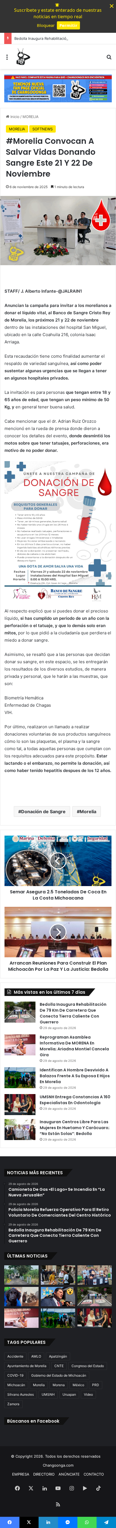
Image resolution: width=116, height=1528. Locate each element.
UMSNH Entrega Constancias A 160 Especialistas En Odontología (75, 1100)
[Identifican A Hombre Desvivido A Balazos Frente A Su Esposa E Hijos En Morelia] (20, 1077)
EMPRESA (20, 1474)
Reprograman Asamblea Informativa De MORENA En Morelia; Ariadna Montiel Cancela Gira (74, 1046)
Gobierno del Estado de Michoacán (58, 1375)
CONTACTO (94, 1474)
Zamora (13, 1404)
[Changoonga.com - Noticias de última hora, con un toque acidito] (22, 56)
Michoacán (16, 1385)
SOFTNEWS (42, 129)
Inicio (14, 116)
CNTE (59, 1366)
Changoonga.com (58, 1465)
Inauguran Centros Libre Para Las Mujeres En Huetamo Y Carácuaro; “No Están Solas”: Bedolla (75, 1127)
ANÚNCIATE (69, 1474)
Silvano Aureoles (20, 1394)
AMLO (36, 1356)
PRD (95, 1385)
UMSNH (48, 1394)
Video (88, 1394)
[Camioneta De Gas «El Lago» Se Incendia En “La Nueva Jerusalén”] (21, 1275)
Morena (59, 1385)
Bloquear (46, 25)
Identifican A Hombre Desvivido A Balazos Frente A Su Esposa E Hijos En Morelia (75, 1076)
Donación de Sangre (43, 811)
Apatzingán (58, 1356)
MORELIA (31, 116)
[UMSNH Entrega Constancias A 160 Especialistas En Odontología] (20, 1104)
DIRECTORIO (44, 1474)
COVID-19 (15, 1375)
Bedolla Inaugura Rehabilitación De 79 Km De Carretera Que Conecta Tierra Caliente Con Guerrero (73, 1013)
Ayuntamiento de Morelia (26, 1366)
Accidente (15, 1356)
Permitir (68, 25)
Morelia (88, 811)
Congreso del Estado (88, 1366)
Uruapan (69, 1394)
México (78, 1385)
